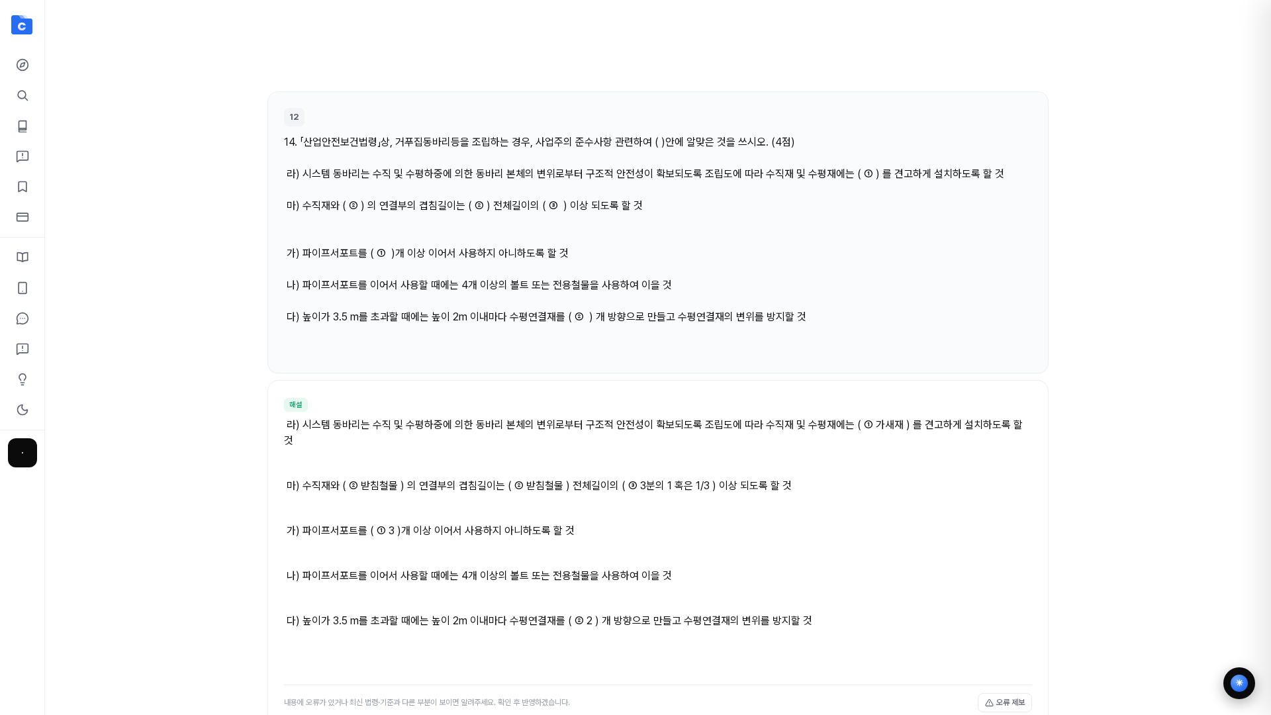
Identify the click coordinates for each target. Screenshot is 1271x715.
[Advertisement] (658, 52)
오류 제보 (1010, 702)
